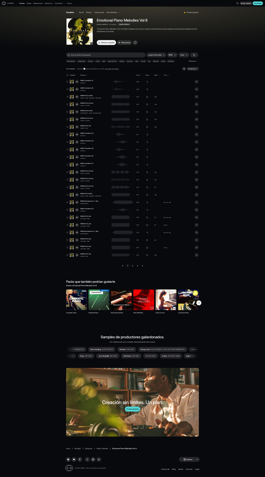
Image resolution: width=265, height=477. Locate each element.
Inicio (68, 448)
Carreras (189, 469)
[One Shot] (147, 82)
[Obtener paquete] (82, 300)
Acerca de (165, 469)
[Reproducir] (79, 31)
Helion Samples (102, 448)
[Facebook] (79, 459)
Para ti (81, 12)
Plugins (29, 3)
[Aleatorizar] (184, 69)
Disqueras (88, 448)
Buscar (89, 12)
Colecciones (99, 12)
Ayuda (180, 469)
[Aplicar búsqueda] (68, 55)
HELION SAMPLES (102, 24)
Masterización (38, 3)
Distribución (48, 3)
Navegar (77, 448)
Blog (174, 469)
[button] (237, 3)
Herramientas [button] (112, 12)
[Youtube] (74, 459)
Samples (22, 3)
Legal (197, 469)
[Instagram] (93, 459)
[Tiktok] (98, 459)
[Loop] (147, 97)
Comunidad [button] (58, 3)
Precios (69, 3)
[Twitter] (87, 459)
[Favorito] (135, 42)
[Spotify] (68, 459)
